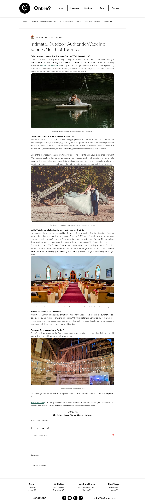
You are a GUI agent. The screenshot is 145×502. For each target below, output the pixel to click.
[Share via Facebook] (32, 428)
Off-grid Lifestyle (92, 21)
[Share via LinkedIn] (43, 428)
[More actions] (113, 37)
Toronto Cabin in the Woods (43, 21)
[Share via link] (48, 428)
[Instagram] (64, 498)
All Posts (23, 21)
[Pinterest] (75, 498)
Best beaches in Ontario (70, 21)
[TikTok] (81, 498)
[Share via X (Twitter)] (37, 428)
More (106, 21)
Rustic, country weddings (39, 420)
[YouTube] (70, 498)
